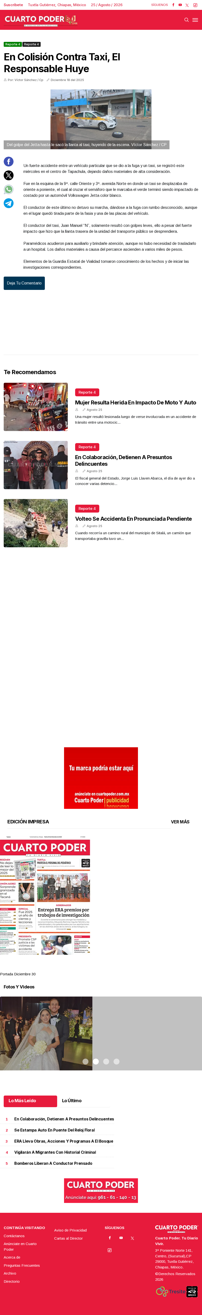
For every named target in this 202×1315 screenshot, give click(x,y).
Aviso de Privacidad (70, 1230)
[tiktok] (195, 5)
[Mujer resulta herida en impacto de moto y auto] (36, 407)
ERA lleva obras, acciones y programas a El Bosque (63, 1141)
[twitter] (187, 5)
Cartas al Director (68, 1238)
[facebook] (173, 5)
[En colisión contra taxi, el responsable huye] (101, 119)
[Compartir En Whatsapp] (9, 193)
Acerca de (12, 1257)
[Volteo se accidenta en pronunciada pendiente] (36, 523)
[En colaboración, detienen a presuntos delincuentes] (36, 465)
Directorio (12, 1281)
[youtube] (180, 5)
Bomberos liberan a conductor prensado (53, 1163)
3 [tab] (106, 968)
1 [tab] (85, 968)
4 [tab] (116, 968)
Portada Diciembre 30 (17, 974)
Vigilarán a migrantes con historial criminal (55, 1152)
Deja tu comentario (24, 283)
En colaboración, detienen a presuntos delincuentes (64, 1119)
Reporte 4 (12, 44)
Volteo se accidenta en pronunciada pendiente (133, 519)
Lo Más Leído (22, 1100)
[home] (41, 20)
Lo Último (72, 1100)
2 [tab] (96, 968)
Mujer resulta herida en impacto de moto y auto (135, 402)
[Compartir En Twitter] (9, 179)
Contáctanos (14, 1236)
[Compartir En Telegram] (9, 206)
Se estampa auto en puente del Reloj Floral (54, 1130)
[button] (101, 895)
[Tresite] (170, 1291)
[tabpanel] (101, 906)
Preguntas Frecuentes (22, 1265)
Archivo (10, 1273)
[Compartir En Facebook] (9, 165)
